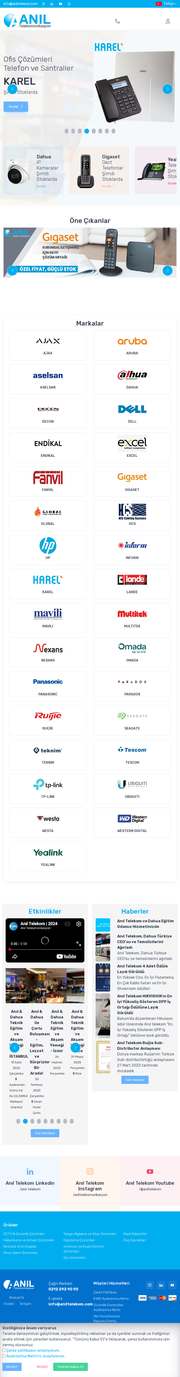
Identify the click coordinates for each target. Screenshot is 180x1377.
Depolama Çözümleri (79, 1240)
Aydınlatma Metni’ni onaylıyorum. (35, 1356)
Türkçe (169, 4)
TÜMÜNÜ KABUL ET (70, 1367)
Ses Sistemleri (74, 1258)
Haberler (135, 911)
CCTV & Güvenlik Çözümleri (24, 1234)
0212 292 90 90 (63, 1289)
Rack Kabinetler (135, 1234)
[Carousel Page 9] (72, 1121)
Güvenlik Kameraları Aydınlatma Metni (108, 1307)
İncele (13, 107)
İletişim (25, 1304)
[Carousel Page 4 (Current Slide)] (86, 131)
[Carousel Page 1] (66, 131)
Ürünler (9, 1304)
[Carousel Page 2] (73, 131)
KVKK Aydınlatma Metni (111, 1299)
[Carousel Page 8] (113, 131)
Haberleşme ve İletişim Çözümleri (29, 1240)
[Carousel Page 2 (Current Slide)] (25, 1121)
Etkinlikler (45, 911)
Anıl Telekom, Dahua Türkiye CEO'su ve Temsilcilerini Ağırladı (144, 942)
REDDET (42, 1367)
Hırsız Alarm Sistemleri (21, 1253)
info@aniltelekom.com (21, 4)
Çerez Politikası (105, 1292)
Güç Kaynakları (135, 1240)
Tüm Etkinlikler (45, 1133)
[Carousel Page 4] (39, 1121)
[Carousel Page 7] (107, 131)
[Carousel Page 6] (100, 131)
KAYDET (12, 1367)
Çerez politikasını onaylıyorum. (33, 1350)
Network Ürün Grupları (20, 1247)
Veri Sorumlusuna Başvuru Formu (107, 1318)
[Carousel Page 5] (94, 131)
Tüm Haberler (135, 1080)
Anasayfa (16, 1298)
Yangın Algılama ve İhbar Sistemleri (90, 1234)
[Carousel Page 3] (80, 131)
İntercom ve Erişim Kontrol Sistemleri (84, 1249)
